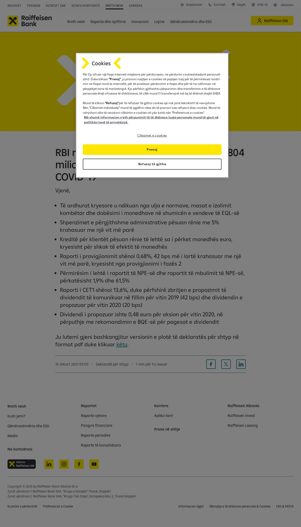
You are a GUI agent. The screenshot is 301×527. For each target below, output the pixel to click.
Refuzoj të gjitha (152, 164)
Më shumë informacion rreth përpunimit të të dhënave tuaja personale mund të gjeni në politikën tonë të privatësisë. (151, 119)
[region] (152, 115)
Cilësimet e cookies (152, 135)
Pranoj (152, 149)
